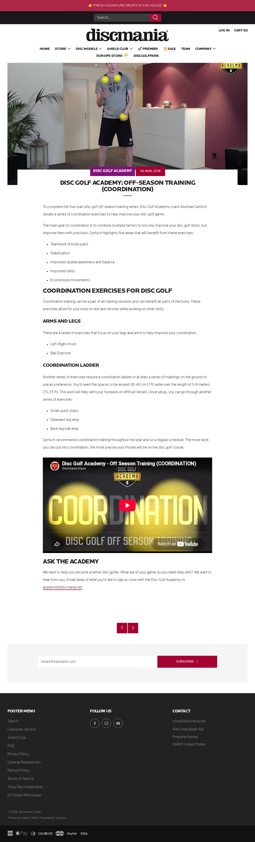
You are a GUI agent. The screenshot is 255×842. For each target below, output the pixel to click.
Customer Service (21, 730)
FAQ (10, 746)
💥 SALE (169, 49)
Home (45, 49)
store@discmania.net (189, 721)
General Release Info (24, 762)
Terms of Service (20, 779)
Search (12, 721)
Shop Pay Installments (25, 787)
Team (185, 49)
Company (203, 49)
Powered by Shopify (52, 818)
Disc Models (86, 49)
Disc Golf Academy (112, 171)
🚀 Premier (148, 49)
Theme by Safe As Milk (22, 818)
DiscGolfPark (146, 56)
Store (60, 49)
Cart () (241, 30)
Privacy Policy (18, 754)
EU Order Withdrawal (24, 795)
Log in (224, 30)
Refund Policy (18, 771)
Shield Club (117, 49)
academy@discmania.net (62, 587)
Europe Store (109, 56)
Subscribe (185, 661)
